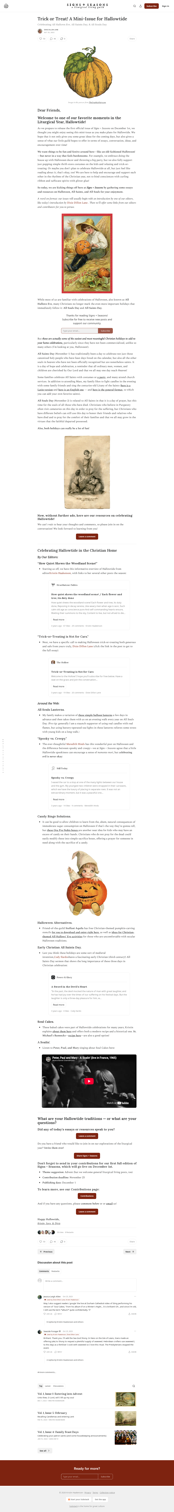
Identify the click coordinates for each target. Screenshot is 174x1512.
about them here (62, 1031)
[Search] (134, 6)
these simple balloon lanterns (95, 715)
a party (101, 377)
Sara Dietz (53, 1439)
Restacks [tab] (55, 1271)
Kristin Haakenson (60, 573)
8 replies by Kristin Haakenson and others (65, 1322)
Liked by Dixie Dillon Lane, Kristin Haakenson (63, 1300)
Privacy (88, 1492)
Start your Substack (80, 1499)
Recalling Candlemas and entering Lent (56, 1416)
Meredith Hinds (75, 744)
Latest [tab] (48, 1386)
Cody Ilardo (61, 957)
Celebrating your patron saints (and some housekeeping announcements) (72, 1435)
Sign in (165, 6)
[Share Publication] (140, 6)
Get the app (100, 1499)
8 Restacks (69, 1232)
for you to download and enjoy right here (75, 932)
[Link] (34, 110)
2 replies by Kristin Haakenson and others (65, 1360)
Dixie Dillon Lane (51, 30)
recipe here (74, 1036)
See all (43, 1450)
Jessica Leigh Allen (52, 1296)
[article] (87, 1399)
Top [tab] (40, 1386)
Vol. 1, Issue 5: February (52, 1413)
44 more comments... (47, 1372)
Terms (95, 1492)
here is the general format (107, 390)
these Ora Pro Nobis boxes (62, 830)
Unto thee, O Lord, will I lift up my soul (56, 1397)
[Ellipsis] (135, 1296)
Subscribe (152, 6)
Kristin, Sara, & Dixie (49, 1223)
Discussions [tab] (58, 1386)
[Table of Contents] (3, 756)
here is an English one (71, 390)
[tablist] (49, 1271)
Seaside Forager (51, 1331)
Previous (48, 1251)
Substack (73, 1506)
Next (127, 1251)
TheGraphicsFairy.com (97, 102)
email (109, 1204)
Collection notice (107, 1492)
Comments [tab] (44, 1271)
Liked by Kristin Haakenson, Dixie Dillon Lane (63, 1334)
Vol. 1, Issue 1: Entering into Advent (60, 1393)
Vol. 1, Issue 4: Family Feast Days (58, 1432)
